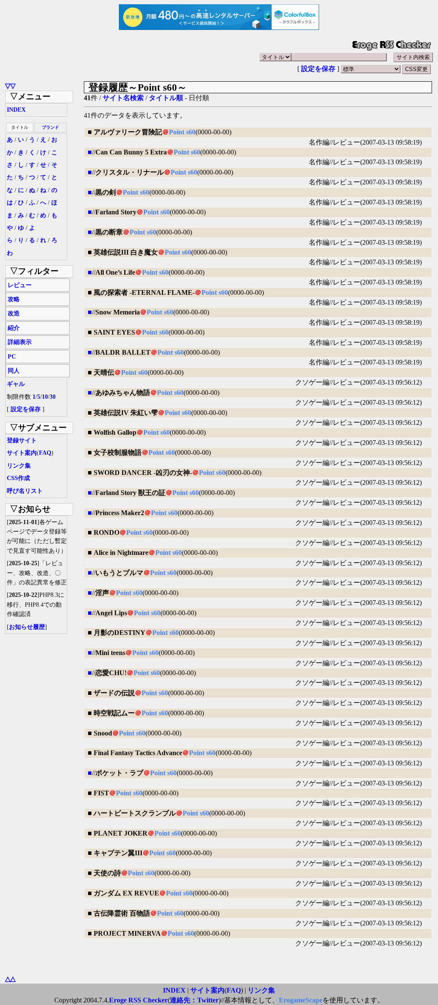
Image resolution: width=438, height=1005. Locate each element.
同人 (14, 371)
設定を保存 (318, 68)
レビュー (20, 285)
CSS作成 (18, 478)
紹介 (14, 328)
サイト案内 (22, 453)
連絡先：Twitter (194, 1000)
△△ (10, 978)
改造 (14, 313)
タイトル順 (166, 97)
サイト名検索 (123, 97)
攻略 (14, 299)
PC (12, 356)
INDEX (16, 110)
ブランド (50, 127)
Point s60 (182, 132)
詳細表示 (20, 342)
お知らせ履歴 (27, 627)
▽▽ (10, 85)
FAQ (45, 453)
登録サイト (22, 440)
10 (45, 397)
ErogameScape (301, 1000)
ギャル (16, 384)
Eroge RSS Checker (138, 1000)
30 (53, 397)
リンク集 (19, 465)
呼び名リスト (25, 491)
